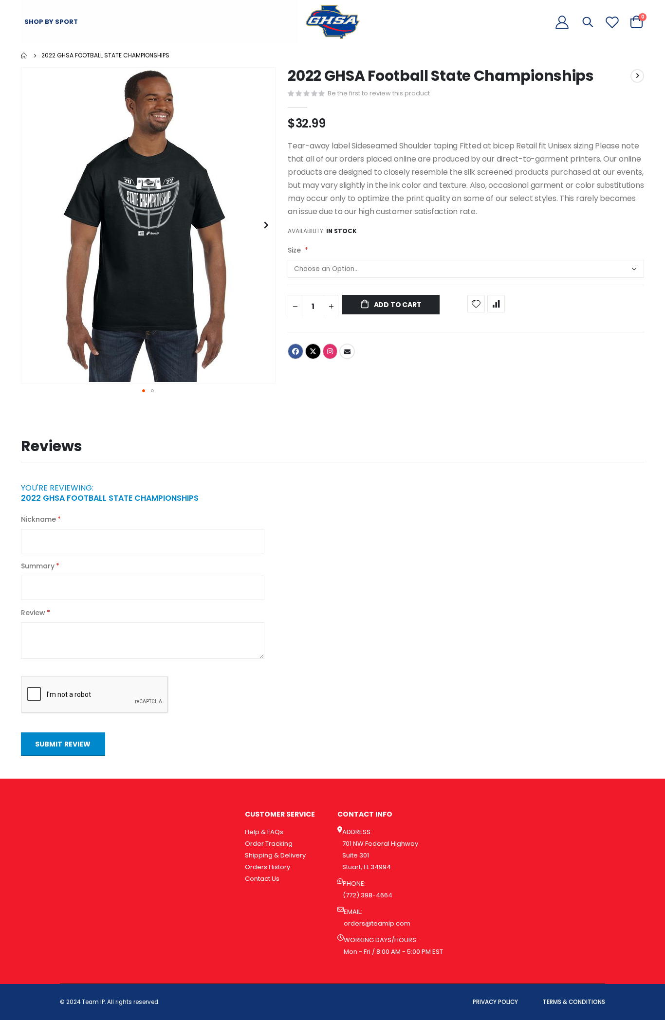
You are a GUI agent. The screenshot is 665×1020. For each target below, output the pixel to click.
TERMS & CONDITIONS (574, 1002)
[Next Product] (637, 76)
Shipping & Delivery (275, 855)
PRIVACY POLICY (495, 1002)
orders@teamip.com (377, 923)
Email (347, 351)
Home (24, 55)
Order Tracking (269, 843)
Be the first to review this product (379, 93)
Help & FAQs (264, 832)
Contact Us (262, 878)
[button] (266, 225)
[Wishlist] (612, 22)
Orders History (267, 867)
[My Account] (562, 22)
